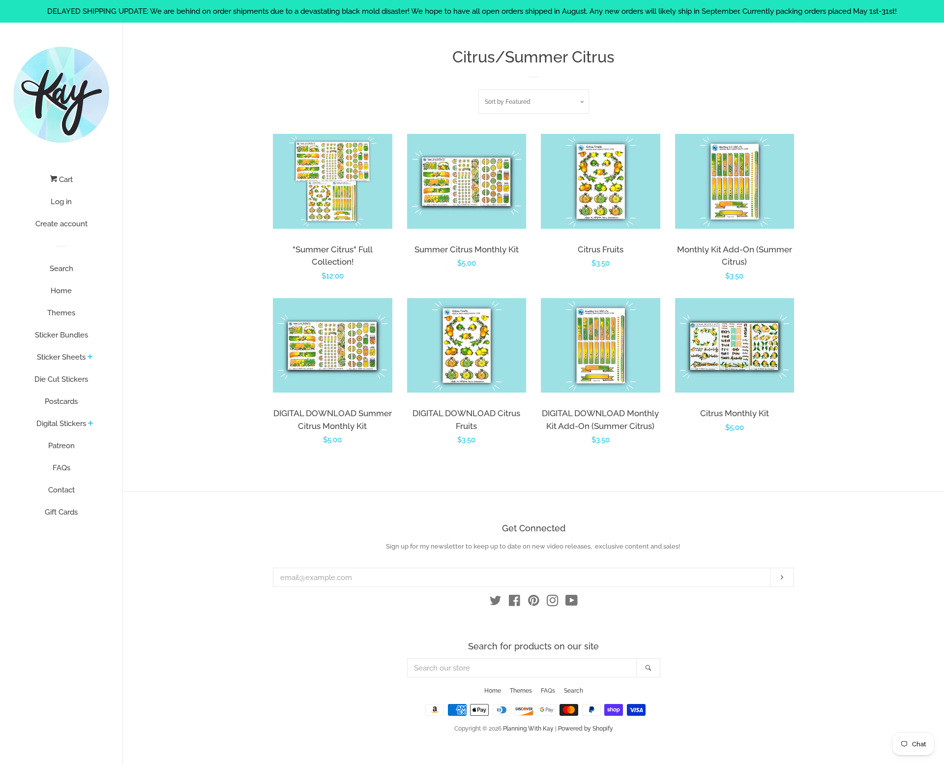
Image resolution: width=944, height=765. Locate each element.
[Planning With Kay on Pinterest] (534, 602)
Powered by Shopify (585, 728)
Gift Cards (61, 512)
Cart (65, 179)
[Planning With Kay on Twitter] (496, 602)
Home (61, 290)
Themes (61, 312)
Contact (61, 490)
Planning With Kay (528, 728)
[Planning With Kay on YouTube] (571, 602)
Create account (61, 223)
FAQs (61, 467)
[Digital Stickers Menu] (90, 424)
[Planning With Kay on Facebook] (514, 602)
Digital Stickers (61, 423)
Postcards (61, 401)
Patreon (61, 445)
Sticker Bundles (61, 335)
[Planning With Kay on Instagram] (553, 602)
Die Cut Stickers (61, 379)
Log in (61, 201)
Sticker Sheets (61, 357)
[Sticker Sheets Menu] (90, 357)
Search (61, 268)
